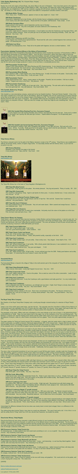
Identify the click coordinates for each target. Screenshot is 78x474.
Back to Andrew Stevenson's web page (11, 466)
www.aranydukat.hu (6, 260)
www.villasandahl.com (7, 91)
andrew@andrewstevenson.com (9, 469)
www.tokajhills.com (6, 158)
